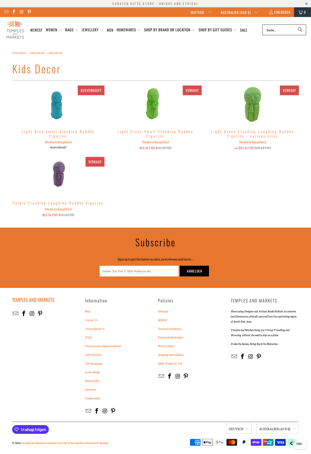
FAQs (88, 337)
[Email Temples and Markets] (6, 12)
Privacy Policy (166, 346)
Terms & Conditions (169, 329)
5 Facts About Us (94, 329)
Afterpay (163, 311)
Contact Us (91, 320)
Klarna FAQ (92, 381)
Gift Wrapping (93, 363)
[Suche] (300, 30)
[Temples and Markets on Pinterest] (29, 12)
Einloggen (282, 12)
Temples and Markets (33, 443)
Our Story (90, 389)
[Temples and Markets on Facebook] (13, 12)
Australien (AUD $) (236, 12)
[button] (54, 30)
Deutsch (197, 12)
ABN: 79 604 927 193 (170, 363)
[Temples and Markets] (15, 29)
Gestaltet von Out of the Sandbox (66, 443)
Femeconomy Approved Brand (103, 346)
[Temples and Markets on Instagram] (21, 12)
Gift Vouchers (93, 355)
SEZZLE (162, 320)
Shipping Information (171, 355)
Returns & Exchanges (170, 337)
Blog (87, 311)
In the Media (92, 372)
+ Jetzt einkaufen (58, 114)
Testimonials (92, 398)
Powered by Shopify (97, 443)
